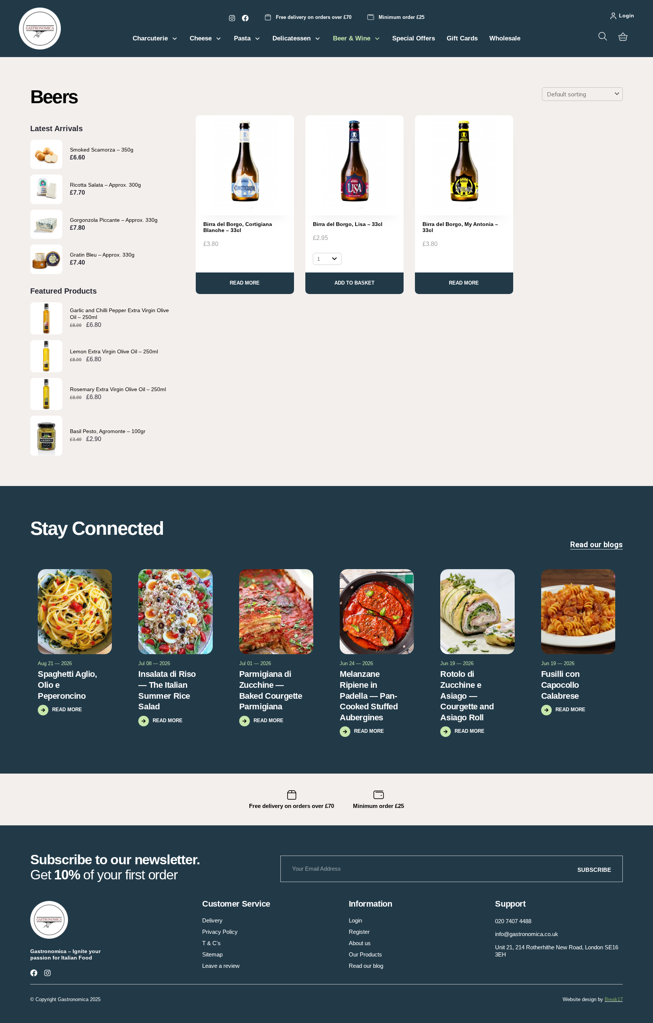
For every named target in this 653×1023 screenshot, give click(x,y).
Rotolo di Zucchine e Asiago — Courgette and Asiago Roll (467, 695)
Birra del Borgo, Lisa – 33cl (347, 224)
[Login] (613, 16)
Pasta (242, 38)
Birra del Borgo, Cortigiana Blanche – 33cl (237, 227)
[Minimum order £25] (371, 17)
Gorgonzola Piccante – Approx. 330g (114, 220)
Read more (245, 283)
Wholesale (504, 38)
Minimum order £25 (401, 17)
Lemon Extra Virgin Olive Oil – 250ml (114, 351)
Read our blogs (596, 544)
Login (626, 15)
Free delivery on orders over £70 (313, 17)
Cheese (201, 38)
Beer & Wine (351, 38)
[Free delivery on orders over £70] (268, 17)
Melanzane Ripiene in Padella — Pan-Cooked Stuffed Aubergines (369, 695)
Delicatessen (291, 38)
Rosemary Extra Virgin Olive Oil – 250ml (118, 389)
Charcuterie (150, 38)
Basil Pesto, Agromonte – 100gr (107, 431)
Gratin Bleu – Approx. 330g (102, 255)
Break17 (614, 999)
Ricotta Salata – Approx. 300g (105, 185)
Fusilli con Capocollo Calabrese (560, 684)
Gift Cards (462, 38)
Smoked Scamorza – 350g (101, 150)
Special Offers (413, 38)
